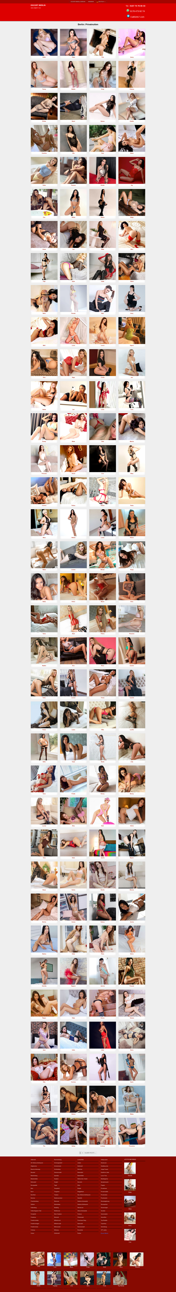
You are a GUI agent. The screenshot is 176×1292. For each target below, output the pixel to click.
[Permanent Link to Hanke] (44, 394)
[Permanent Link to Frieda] (73, 778)
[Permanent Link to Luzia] (102, 394)
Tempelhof (57, 1188)
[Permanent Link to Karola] (102, 874)
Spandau (56, 1175)
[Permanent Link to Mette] (73, 426)
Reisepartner (104, 1204)
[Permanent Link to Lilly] (131, 746)
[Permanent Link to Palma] (102, 618)
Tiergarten (56, 1191)
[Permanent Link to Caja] (44, 266)
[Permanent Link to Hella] (44, 746)
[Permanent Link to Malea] (131, 1099)
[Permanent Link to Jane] (44, 1035)
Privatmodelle (104, 1191)
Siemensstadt (57, 1172)
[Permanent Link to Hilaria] (131, 522)
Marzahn (79, 1182)
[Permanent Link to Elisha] (44, 106)
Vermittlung (104, 1226)
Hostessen (104, 1163)
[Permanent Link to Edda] (73, 938)
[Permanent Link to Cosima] (44, 490)
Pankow (79, 1214)
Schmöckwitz (57, 1166)
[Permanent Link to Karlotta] (44, 971)
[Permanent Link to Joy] (131, 170)
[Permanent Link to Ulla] (73, 138)
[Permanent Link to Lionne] (73, 554)
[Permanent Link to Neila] (44, 298)
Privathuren (104, 1188)
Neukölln (79, 1198)
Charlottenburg (34, 1201)
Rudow (79, 1233)
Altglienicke (34, 1166)
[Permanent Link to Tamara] (131, 1003)
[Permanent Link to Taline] (131, 266)
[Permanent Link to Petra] (102, 938)
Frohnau (33, 1230)
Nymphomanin (104, 1182)
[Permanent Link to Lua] (73, 234)
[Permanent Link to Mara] (44, 522)
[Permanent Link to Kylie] (73, 266)
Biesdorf (33, 1172)
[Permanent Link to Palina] (73, 490)
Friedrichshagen (35, 1223)
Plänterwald (80, 1217)
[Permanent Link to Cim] (44, 202)
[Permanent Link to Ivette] (102, 266)
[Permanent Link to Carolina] (44, 138)
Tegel (55, 1185)
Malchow (79, 1169)
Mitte (78, 1185)
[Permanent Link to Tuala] (73, 746)
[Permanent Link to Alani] (73, 618)
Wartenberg (57, 1204)
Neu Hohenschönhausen (83, 1195)
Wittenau (56, 1230)
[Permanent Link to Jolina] (44, 1099)
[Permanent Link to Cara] (102, 138)
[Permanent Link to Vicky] (102, 74)
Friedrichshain (34, 1226)
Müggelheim (80, 1191)
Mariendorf (80, 1172)
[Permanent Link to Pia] (44, 1131)
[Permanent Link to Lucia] (73, 330)
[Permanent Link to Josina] (131, 907)
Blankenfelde (34, 1179)
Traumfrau (103, 1223)
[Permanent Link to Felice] (73, 586)
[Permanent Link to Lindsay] (102, 1131)
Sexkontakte (104, 1214)
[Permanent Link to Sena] (44, 778)
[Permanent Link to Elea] (73, 810)
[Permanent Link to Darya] (44, 874)
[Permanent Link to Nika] (102, 714)
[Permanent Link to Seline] (131, 810)
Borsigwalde (34, 1185)
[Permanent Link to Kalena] (102, 907)
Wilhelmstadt (57, 1223)
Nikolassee (80, 1207)
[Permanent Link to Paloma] (131, 74)
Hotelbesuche (104, 1166)
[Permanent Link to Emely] (44, 426)
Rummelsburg (57, 1159)
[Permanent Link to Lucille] (131, 714)
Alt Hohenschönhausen (37, 1163)
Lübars (79, 1163)
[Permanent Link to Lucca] (102, 330)
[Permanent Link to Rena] (102, 650)
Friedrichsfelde (34, 1220)
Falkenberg (34, 1207)
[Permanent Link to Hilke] (102, 234)
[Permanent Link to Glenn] (131, 138)
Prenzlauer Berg (81, 1220)
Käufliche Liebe (105, 1172)
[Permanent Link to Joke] (102, 426)
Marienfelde (80, 1175)
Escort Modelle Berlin (78, 1)
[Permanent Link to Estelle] (131, 106)
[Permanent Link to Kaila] (73, 842)
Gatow (32, 1233)
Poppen (103, 1185)
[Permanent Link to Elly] (44, 1067)
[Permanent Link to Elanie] (102, 490)
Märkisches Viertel (82, 1179)
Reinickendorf (81, 1226)
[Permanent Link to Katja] (73, 1003)
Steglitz (56, 1182)
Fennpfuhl (33, 1214)
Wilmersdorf (57, 1226)
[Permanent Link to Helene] (73, 522)
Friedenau (33, 1217)
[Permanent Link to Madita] (73, 74)
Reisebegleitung (105, 1201)
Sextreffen (103, 1217)
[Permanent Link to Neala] (44, 554)
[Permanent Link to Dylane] (102, 106)
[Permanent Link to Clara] (73, 42)
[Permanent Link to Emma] (102, 1003)
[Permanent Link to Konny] (102, 778)
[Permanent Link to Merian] (102, 554)
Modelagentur (104, 1179)
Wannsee (56, 1201)
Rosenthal (80, 1230)
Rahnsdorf (80, 1223)
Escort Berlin (104, 1233)
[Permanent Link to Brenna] (131, 874)
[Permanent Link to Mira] (131, 234)
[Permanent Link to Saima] (73, 874)
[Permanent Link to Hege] (73, 362)
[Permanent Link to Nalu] (102, 298)
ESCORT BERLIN (38, 5)
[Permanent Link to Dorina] (44, 907)
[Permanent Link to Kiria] (131, 586)
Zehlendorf (57, 1233)
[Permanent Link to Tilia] (102, 42)
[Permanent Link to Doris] (131, 1035)
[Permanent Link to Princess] (44, 458)
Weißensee (57, 1211)
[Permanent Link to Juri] (131, 362)
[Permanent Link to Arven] (44, 234)
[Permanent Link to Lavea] (102, 522)
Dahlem (33, 1204)
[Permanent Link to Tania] (44, 618)
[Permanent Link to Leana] (73, 714)
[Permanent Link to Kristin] (102, 170)
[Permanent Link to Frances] (73, 170)
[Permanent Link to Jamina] (102, 971)
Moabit (79, 1188)
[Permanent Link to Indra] (73, 1035)
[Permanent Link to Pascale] (131, 971)
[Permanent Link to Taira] (44, 842)
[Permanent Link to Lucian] (44, 810)
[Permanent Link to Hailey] (73, 1131)
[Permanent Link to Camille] (131, 682)
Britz (32, 1188)
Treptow (56, 1195)
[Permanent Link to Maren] (102, 586)
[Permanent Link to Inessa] (73, 907)
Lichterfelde (80, 1159)
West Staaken (58, 1214)
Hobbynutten (104, 1159)
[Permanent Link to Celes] (44, 170)
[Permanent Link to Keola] (102, 746)
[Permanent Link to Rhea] (131, 458)
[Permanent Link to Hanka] (73, 202)
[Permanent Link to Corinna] (73, 1067)
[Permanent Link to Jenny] (131, 42)
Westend (56, 1217)
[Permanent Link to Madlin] (44, 650)
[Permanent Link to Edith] (44, 42)
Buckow (33, 1198)
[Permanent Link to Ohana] (102, 202)
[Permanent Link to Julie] (102, 1035)
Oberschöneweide (82, 1211)
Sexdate (103, 1211)
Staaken (56, 1179)
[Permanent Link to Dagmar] (73, 971)
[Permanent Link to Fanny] (44, 74)
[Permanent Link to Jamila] (102, 842)
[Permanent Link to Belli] (44, 330)
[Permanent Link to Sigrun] (131, 330)
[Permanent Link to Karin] (131, 1067)
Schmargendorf (58, 1163)
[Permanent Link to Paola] (44, 714)
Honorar (91, 1)
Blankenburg (34, 1175)
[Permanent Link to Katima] (44, 938)
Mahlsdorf (80, 1166)
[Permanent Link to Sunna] (102, 1099)
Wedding (56, 1207)
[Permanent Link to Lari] (73, 394)
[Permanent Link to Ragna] (44, 1003)
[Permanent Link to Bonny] (131, 778)
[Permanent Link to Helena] (73, 1099)
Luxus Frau (104, 1175)
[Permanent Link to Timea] (102, 682)
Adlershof (33, 1159)
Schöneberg (57, 1169)
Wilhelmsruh (57, 1220)
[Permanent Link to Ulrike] (102, 1067)
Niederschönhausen (82, 1204)
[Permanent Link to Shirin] (131, 938)
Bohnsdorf (33, 1182)
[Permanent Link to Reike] (44, 586)
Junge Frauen (104, 1169)
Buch (32, 1191)
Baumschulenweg (35, 1169)
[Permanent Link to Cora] (131, 394)
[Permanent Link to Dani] (102, 810)
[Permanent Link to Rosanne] (131, 618)
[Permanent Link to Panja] (131, 554)
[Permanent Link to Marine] (131, 426)
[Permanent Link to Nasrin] (131, 842)
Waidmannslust (58, 1198)
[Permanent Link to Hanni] (73, 106)
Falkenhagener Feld (36, 1211)
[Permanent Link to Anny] (131, 298)
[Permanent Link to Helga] (131, 202)
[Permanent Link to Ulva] (44, 362)
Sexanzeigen (104, 1207)
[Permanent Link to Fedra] (131, 490)
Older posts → (90, 1153)
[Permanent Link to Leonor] (73, 682)
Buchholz (33, 1195)
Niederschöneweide (82, 1201)
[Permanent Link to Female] (73, 298)
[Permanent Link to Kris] (73, 650)
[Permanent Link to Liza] (102, 458)
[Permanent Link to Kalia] (44, 682)
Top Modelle (104, 1220)
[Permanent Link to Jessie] (73, 458)
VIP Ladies (104, 1230)
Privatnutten (104, 1195)
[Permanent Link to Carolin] (131, 650)
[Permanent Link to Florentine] (131, 1131)
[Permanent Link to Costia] (102, 362)
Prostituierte (104, 1198)
